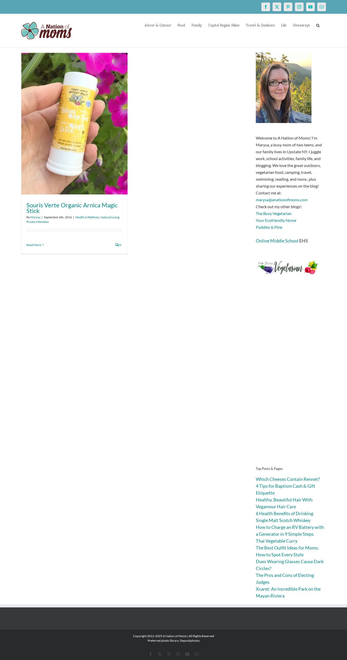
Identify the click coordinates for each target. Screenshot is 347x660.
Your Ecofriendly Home (276, 220)
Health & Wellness (87, 217)
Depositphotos (190, 640)
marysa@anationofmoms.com (282, 199)
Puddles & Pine (269, 227)
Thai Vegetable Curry (276, 541)
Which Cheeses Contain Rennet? (288, 479)
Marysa (35, 217)
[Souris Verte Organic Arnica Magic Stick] (74, 123)
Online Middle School (277, 240)
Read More (33, 245)
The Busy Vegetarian (274, 213)
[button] (318, 25)
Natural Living (110, 217)
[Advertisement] (291, 378)
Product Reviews (37, 222)
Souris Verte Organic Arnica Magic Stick (72, 207)
